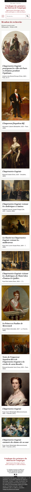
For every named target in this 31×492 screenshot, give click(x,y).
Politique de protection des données (11, 489)
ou (14, 240)
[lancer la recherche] (27, 16)
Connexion (18, 3)
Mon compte (12, 3)
